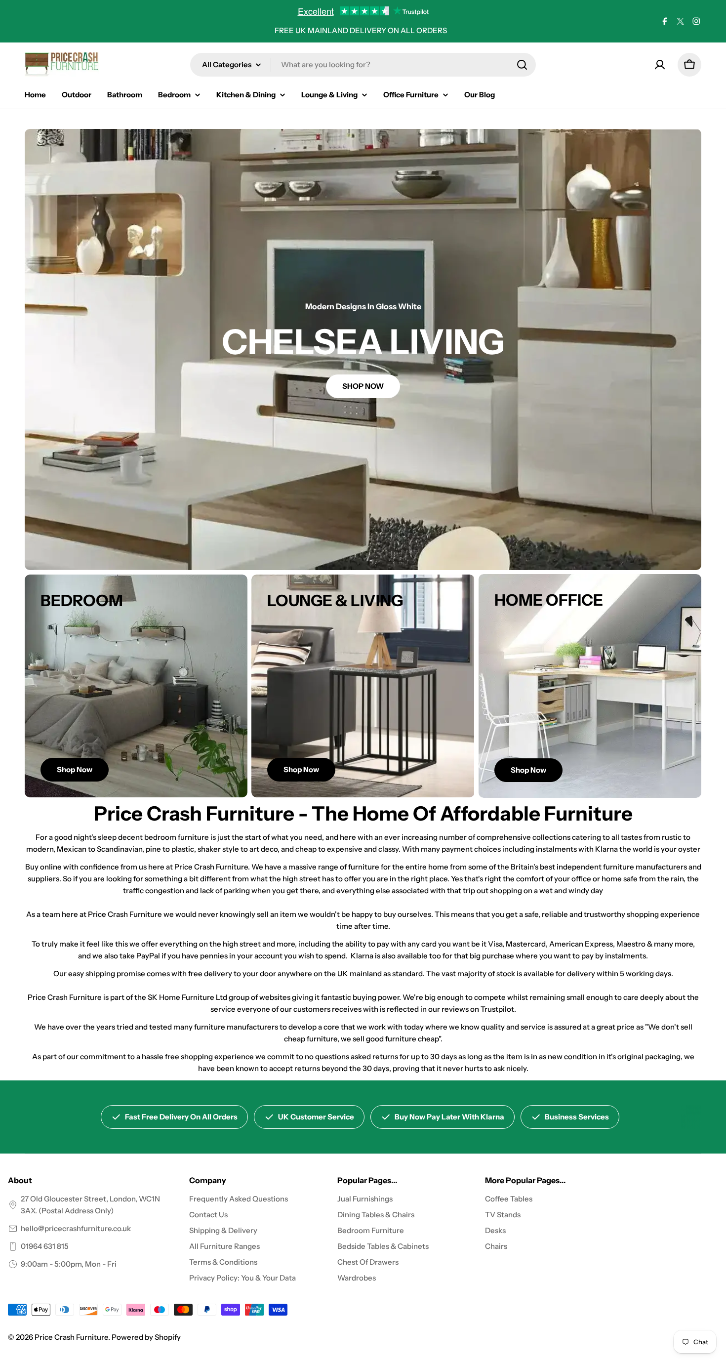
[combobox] (363, 65)
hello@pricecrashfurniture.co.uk (76, 1228)
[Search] (522, 65)
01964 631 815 (45, 1246)
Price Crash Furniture (71, 1337)
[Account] (660, 65)
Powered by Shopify (146, 1337)
